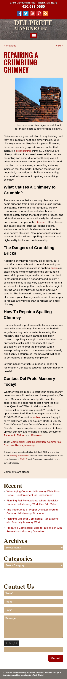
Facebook (9, 435)
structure (41, 222)
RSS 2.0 (23, 459)
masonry (29, 445)
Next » (59, 45)
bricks (54, 267)
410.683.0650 (33, 6)
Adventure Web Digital (33, 675)
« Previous (10, 45)
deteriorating (23, 150)
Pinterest (36, 435)
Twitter (20, 435)
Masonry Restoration (18, 455)
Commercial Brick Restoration (28, 441)
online (36, 417)
